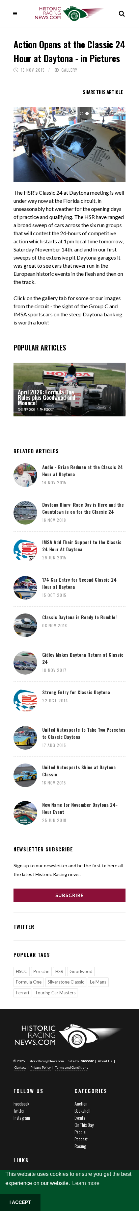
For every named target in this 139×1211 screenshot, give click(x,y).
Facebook (21, 1103)
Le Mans (98, 982)
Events (80, 1117)
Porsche (41, 971)
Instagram (21, 1117)
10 (108, 113)
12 (119, 113)
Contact (20, 1067)
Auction (81, 1103)
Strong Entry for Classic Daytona (76, 692)
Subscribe (69, 895)
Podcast (81, 1138)
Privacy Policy (40, 1067)
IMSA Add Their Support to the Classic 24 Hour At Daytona (81, 545)
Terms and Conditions (71, 1067)
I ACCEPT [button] (20, 1202)
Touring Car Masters (55, 992)
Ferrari (22, 992)
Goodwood (81, 971)
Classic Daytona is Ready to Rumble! (79, 617)
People (80, 1131)
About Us (105, 1061)
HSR (59, 971)
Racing (80, 1145)
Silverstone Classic (66, 982)
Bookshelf (82, 1110)
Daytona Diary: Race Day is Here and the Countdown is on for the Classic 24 (83, 508)
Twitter (19, 1110)
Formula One (28, 982)
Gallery (69, 70)
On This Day (84, 1124)
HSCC (21, 971)
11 (114, 113)
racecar (87, 1061)
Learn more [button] (86, 1183)
